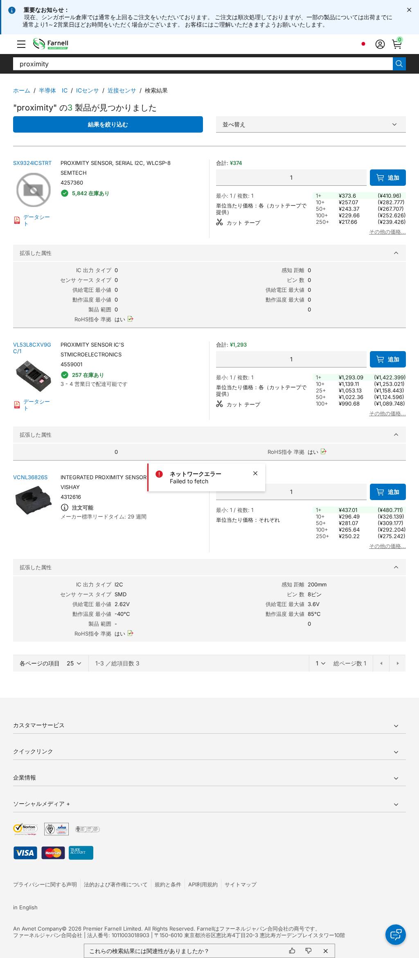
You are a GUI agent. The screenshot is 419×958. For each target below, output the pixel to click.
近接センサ (122, 90)
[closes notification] (409, 10)
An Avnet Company (37, 928)
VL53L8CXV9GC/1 (32, 347)
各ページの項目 (40, 663)
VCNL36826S (30, 477)
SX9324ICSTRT (32, 163)
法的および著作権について (116, 884)
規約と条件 (168, 884)
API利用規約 (203, 884)
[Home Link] (63, 44)
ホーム (21, 90)
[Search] (399, 63)
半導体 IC (53, 90)
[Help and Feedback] (395, 934)
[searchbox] (203, 63)
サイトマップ (241, 884)
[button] (21, 44)
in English (25, 907)
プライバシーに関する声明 (45, 884)
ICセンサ (87, 90)
